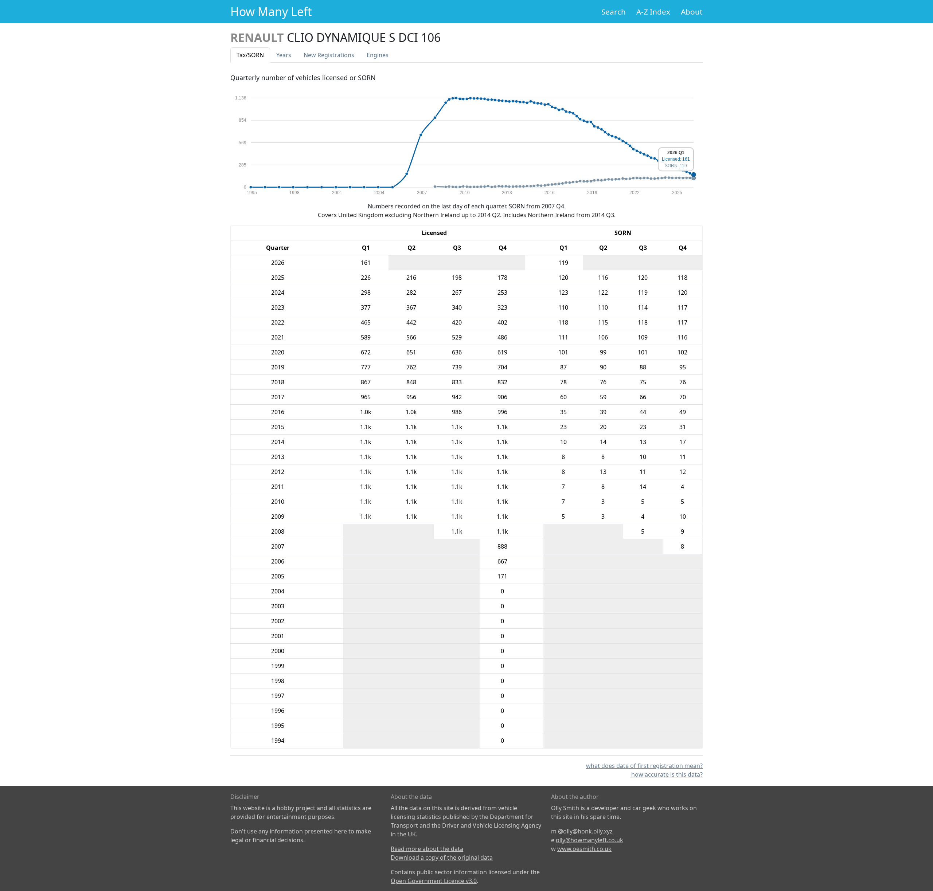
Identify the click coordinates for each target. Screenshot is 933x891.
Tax (250, 55)
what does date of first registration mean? (644, 766)
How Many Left (271, 11)
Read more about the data (427, 849)
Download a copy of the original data (442, 857)
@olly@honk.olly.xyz (585, 831)
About (692, 12)
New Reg (329, 55)
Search (613, 12)
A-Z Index (653, 12)
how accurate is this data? (667, 774)
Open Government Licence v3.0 (434, 881)
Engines (378, 55)
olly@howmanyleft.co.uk (589, 840)
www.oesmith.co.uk (584, 849)
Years (283, 55)
